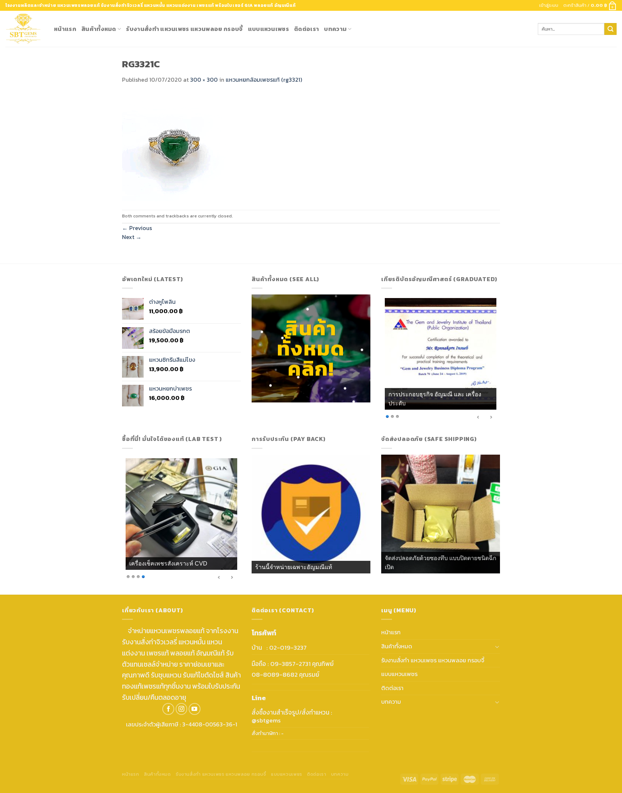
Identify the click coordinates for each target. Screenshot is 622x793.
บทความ (335, 28)
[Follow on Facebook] (168, 709)
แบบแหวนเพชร (268, 28)
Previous (137, 228)
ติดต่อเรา (306, 28)
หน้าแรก (65, 28)
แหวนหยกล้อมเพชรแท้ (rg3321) (264, 79)
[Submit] (610, 29)
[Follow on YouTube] (194, 709)
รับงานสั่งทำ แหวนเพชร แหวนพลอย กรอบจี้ (184, 28)
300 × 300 (204, 79)
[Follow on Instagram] (182, 709)
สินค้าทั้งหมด (98, 28)
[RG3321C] (176, 146)
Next (131, 237)
